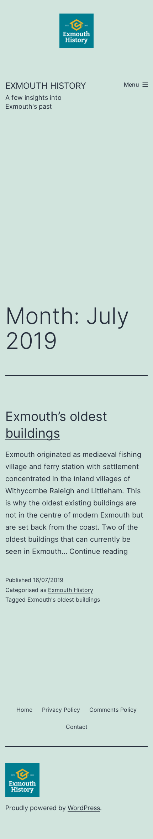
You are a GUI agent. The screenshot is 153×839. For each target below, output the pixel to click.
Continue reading (98, 551)
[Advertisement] (76, 212)
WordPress (84, 808)
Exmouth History (45, 86)
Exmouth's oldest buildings (63, 599)
